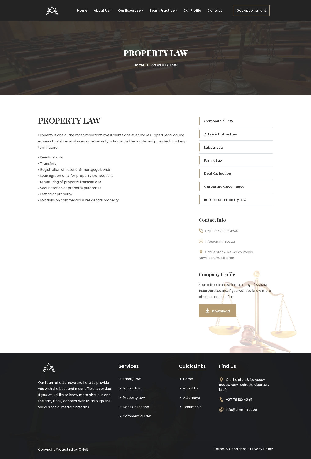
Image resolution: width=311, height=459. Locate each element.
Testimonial (192, 406)
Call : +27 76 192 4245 (221, 231)
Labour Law (213, 147)
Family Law (213, 160)
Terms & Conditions (230, 449)
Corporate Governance (224, 186)
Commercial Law (218, 121)
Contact (214, 10)
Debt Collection (217, 173)
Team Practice (162, 10)
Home (82, 10)
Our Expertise (129, 10)
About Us (101, 10)
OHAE (83, 449)
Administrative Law (220, 134)
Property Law (133, 397)
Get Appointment (251, 10)
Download (221, 311)
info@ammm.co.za (220, 241)
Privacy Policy (261, 449)
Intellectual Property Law (225, 199)
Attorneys (191, 397)
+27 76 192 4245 (239, 399)
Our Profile (192, 10)
